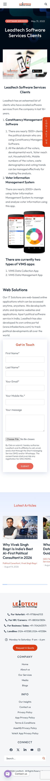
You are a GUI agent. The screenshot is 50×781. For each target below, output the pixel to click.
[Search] (44, 758)
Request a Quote (25, 647)
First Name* (12, 353)
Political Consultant (11, 563)
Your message (14, 409)
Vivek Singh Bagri (29, 563)
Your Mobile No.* (15, 395)
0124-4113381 (25, 631)
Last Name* (12, 367)
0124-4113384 (39, 631)
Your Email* (12, 381)
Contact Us (46, 132)
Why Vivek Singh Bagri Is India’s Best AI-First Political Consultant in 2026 (18, 551)
